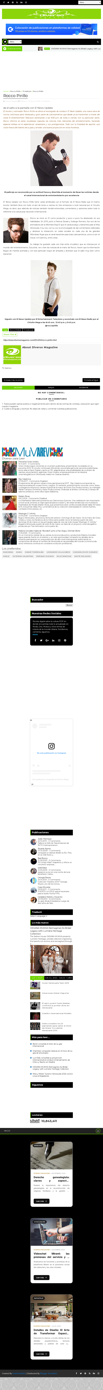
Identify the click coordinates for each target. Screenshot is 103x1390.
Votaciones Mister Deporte (55, 993)
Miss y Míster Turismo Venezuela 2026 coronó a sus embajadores (53, 1075)
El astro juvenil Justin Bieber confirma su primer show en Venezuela (56, 1005)
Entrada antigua (91, 380)
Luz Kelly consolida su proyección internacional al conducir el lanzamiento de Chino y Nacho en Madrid (51, 1060)
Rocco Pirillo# (15, 330)
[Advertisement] (51, 70)
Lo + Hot (37, 978)
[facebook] (4, 2)
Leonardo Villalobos (58, 552)
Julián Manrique (45, 839)
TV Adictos (27, 91)
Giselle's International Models (56, 1013)
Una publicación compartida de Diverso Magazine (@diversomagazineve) (61, 779)
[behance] (21, 2)
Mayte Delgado (82, 556)
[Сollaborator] (51, 29)
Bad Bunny (43, 858)
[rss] (17, 2)
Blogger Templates (48, 1373)
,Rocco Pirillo (35, 101)
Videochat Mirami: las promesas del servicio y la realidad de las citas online (51, 1257)
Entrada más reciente (13, 380)
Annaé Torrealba (34, 552)
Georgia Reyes (44, 877)
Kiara (19, 552)
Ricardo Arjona (44, 848)
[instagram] (26, 2)
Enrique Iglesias (45, 556)
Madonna (8, 552)
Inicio (35, 634)
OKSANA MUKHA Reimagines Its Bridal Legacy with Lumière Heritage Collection (65, 49)
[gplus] (47, 640)
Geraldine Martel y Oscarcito (50, 897)
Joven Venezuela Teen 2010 (55, 983)
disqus (51, 388)
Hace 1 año (65, 978)
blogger (18, 388)
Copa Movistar (44, 887)
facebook (83, 388)
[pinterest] (13, 2)
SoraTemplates (18, 1373)
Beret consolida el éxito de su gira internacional (47, 1045)
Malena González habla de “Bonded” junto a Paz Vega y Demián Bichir (49, 531)
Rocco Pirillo (15, 91)
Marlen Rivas (24, 496)
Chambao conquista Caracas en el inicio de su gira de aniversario (52, 1052)
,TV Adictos (45, 101)
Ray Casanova (24, 479)
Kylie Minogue (64, 556)
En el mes (51, 978)
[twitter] (8, 2)
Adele (6, 556)
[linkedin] (53, 640)
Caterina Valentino (23, 556)
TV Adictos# (28, 330)
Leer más (40, 1201)
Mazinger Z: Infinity (27, 513)
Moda (25, 48)
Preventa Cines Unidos (28, 462)
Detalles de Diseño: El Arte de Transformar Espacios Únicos (51, 1333)
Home (5, 91)
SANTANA (42, 868)
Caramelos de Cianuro (85, 552)
